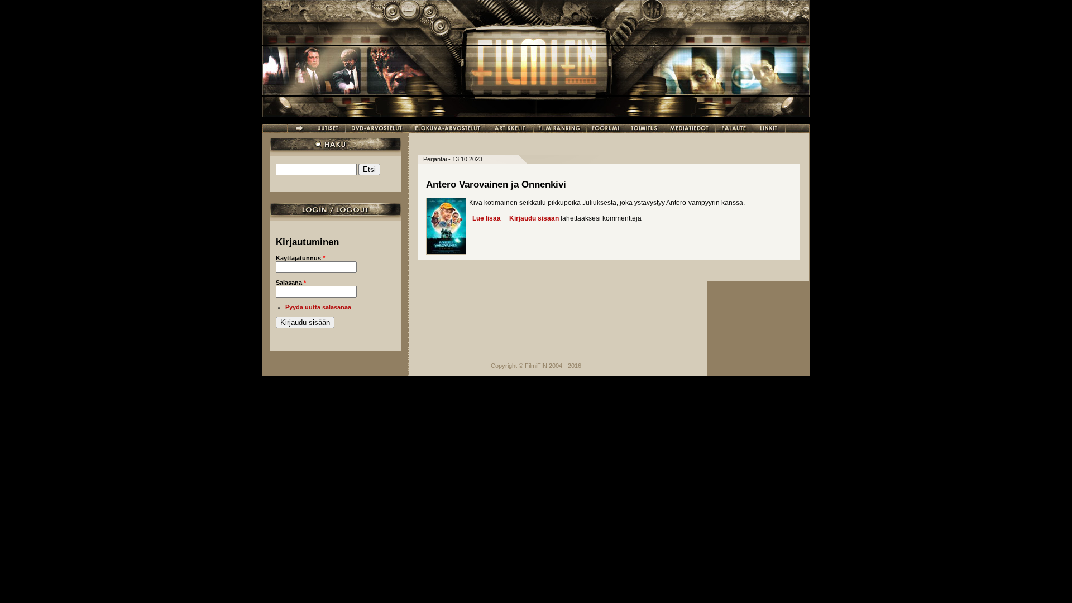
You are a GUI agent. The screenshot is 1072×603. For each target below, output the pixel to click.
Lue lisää (486, 218)
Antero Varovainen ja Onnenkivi (496, 184)
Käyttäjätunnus (300, 258)
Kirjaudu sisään (534, 218)
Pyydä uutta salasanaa (318, 307)
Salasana (291, 282)
